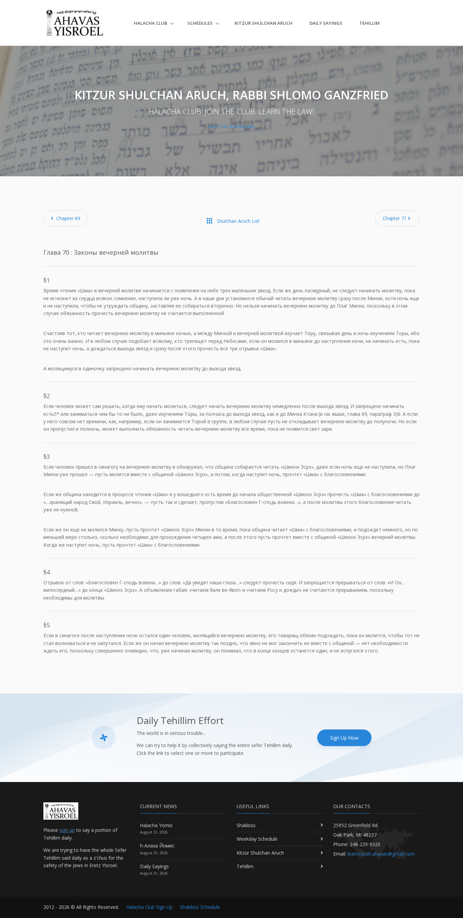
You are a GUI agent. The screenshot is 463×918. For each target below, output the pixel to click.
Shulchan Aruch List (232, 221)
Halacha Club (151, 23)
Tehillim (369, 23)
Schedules (200, 23)
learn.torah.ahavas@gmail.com (381, 854)
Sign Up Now (344, 738)
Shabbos (246, 825)
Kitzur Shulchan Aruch (264, 23)
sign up (67, 830)
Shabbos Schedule (200, 907)
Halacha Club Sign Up (149, 907)
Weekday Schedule (257, 839)
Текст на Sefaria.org (231, 126)
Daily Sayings (325, 23)
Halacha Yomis (156, 825)
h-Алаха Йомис (157, 845)
